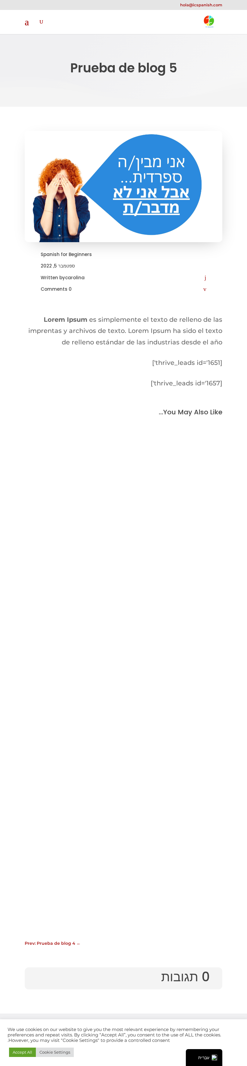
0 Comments (56, 289)
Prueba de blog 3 (183, 653)
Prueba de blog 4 (183, 567)
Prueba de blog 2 (184, 855)
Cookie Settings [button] (54, 1052)
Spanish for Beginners (66, 254)
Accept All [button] (22, 1052)
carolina (75, 277)
